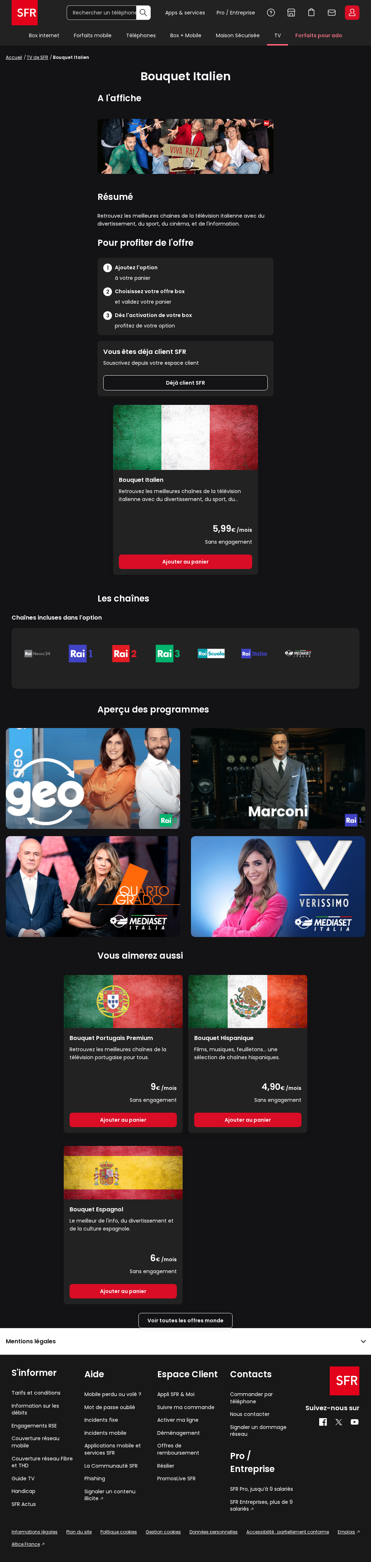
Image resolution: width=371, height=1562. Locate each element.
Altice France (26, 1544)
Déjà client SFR (185, 382)
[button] (185, 1341)
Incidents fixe (101, 1420)
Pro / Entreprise (236, 12)
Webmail (332, 12)
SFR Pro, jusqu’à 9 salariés (261, 1489)
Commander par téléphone (251, 1398)
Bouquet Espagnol (96, 1209)
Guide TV (23, 1478)
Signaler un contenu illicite (110, 1495)
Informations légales (35, 1532)
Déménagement (178, 1433)
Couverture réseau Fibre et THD (42, 1462)
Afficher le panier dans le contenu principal (311, 12)
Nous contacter (250, 1414)
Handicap (24, 1491)
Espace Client (352, 13)
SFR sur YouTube (354, 1422)
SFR (344, 1380)
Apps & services (185, 12)
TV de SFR (37, 57)
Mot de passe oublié (109, 1407)
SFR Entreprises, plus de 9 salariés (261, 1506)
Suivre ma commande (185, 1407)
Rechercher (143, 12)
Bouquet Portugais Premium (111, 1038)
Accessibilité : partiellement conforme (287, 1532)
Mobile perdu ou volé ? (112, 1394)
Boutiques (291, 12)
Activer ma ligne (178, 1420)
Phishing (94, 1478)
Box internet (44, 35)
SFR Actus (24, 1504)
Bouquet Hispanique (224, 1038)
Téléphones (141, 35)
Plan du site (79, 1532)
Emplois (346, 1532)
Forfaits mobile (93, 35)
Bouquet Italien (141, 480)
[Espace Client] (351, 13)
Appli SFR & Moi (176, 1394)
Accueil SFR (25, 12)
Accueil (14, 57)
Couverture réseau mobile (35, 1442)
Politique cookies (118, 1532)
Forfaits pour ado (318, 35)
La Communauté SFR (111, 1466)
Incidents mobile (105, 1433)
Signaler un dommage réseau (258, 1431)
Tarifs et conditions (36, 1393)
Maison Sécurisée (238, 35)
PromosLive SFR (176, 1478)
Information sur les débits (35, 1410)
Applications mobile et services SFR (112, 1449)
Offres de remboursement (178, 1449)
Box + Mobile (185, 35)
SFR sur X (338, 1422)
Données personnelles (213, 1532)
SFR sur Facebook (323, 1422)
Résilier (165, 1466)
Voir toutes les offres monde (185, 1320)
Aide (271, 12)
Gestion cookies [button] (163, 1532)
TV (277, 35)
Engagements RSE (34, 1425)
